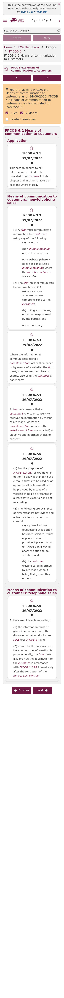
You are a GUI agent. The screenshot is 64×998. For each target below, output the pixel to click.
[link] (17, 20)
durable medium (39, 249)
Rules (13, 113)
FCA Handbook (28, 47)
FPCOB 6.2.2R (28, 667)
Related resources (23, 119)
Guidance (31, 113)
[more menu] (59, 20)
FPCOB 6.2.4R (22, 472)
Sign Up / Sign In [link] (42, 20)
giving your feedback (33, 11)
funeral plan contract (26, 675)
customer (33, 176)
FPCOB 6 (15, 51)
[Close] (59, 4)
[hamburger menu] (5, 20)
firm (23, 230)
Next (40, 690)
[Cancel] (59, 85)
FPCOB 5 (31, 639)
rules (16, 639)
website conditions (38, 272)
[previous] (17, 78)
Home (8, 47)
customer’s (16, 413)
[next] (47, 78)
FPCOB (51, 47)
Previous (23, 690)
